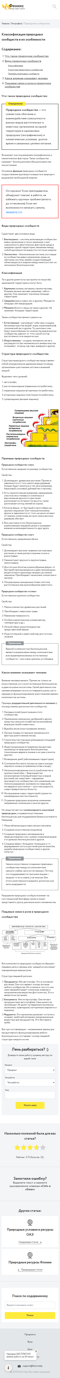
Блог (30, 1349)
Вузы (30, 1342)
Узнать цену (30, 1105)
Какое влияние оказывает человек (26, 78)
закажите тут (14, 212)
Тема (7, 1090)
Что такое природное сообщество (27, 56)
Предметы (30, 1334)
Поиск (30, 1315)
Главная (5, 23)
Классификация (15, 65)
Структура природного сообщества (25, 69)
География (16, 23)
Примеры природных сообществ (23, 73)
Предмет (8, 1065)
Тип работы (10, 1078)
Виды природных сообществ (23, 61)
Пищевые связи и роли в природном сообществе (28, 85)
